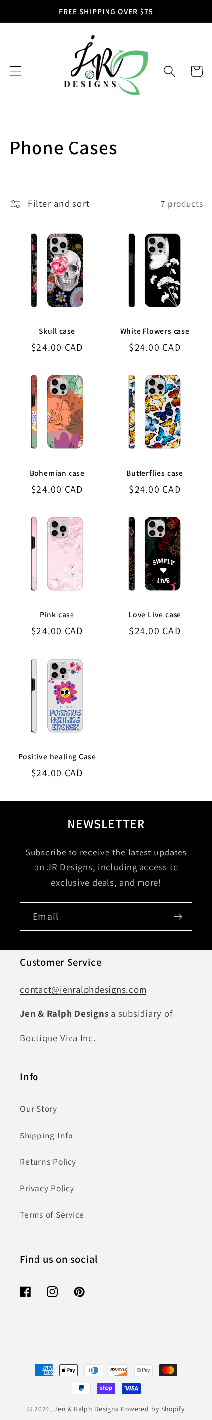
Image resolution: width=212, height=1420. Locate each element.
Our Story (38, 1108)
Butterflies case (154, 473)
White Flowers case (155, 331)
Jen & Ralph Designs (86, 1408)
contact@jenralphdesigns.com (83, 989)
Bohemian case (57, 473)
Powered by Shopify (153, 1408)
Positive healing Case (57, 756)
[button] (15, 71)
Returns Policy (48, 1161)
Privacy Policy (47, 1188)
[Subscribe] (178, 916)
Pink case (57, 614)
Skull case (57, 331)
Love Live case (154, 614)
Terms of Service (52, 1214)
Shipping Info (46, 1135)
